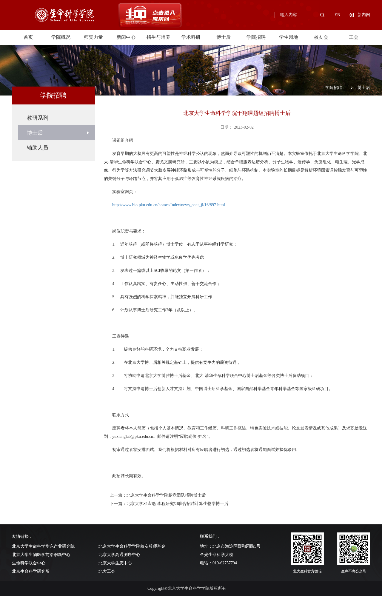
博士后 (223, 37)
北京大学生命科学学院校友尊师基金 (131, 546)
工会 (353, 37)
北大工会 (106, 571)
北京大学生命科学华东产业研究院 (43, 546)
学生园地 (288, 37)
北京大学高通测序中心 (119, 554)
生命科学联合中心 (28, 563)
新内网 (364, 15)
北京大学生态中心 (115, 563)
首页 (28, 37)
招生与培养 (158, 37)
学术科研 (191, 37)
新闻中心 (125, 37)
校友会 (321, 37)
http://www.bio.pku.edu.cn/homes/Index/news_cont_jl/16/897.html (168, 205)
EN (337, 15)
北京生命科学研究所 (31, 571)
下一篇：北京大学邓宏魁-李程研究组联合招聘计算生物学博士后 (169, 503)
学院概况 (60, 37)
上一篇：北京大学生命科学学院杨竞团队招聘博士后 (158, 495)
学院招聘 (256, 37)
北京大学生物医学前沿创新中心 (41, 554)
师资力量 (93, 37)
